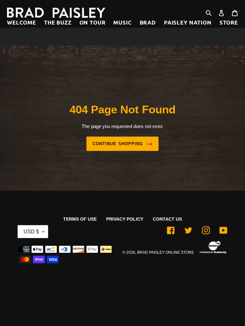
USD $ (31, 231)
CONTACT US (167, 219)
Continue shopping (118, 143)
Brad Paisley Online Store (165, 252)
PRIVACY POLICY (124, 219)
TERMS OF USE (80, 219)
